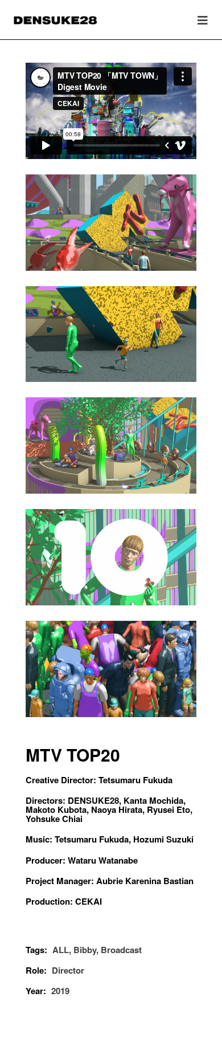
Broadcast (121, 949)
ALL (60, 949)
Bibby (84, 949)
